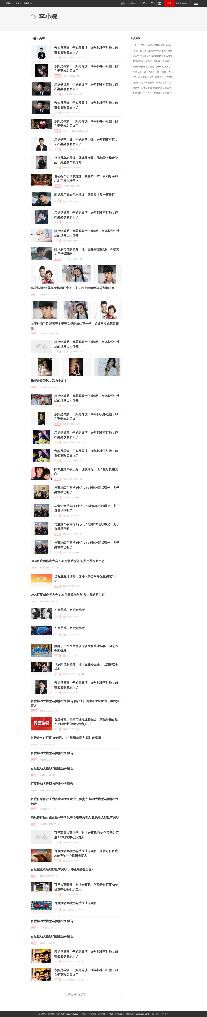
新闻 (34, 568)
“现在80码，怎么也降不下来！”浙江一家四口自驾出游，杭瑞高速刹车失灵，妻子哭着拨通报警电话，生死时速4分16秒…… (154, 72)
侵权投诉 (164, 1014)
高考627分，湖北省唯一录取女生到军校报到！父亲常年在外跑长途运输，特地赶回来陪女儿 (154, 51)
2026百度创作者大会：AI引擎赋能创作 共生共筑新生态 (68, 561)
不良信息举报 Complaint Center (137, 1014)
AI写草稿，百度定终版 (69, 610)
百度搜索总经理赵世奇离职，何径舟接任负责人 (62, 869)
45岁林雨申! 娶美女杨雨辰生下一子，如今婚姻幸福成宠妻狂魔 (72, 288)
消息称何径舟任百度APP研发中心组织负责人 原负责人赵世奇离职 (75, 817)
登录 (169, 3)
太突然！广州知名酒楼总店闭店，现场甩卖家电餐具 (154, 88)
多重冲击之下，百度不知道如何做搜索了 (152, 93)
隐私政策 (119, 1014)
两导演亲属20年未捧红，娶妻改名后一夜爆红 (84, 194)
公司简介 (83, 1014)
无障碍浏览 (28, 3)
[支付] (152, 3)
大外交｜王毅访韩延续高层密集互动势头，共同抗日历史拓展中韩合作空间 (154, 45)
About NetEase (72, 1014)
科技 (57, 842)
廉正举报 (155, 1014)
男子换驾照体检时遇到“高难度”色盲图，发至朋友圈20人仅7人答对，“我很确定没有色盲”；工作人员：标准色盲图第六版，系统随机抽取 (154, 66)
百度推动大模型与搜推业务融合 (52, 753)
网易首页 (9, 3)
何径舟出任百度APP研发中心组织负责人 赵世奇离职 (66, 737)
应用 (17, 3)
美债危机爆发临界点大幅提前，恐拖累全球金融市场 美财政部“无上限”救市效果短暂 (154, 61)
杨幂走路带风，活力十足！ (49, 380)
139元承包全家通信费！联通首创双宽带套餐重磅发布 (154, 77)
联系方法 (92, 1014)
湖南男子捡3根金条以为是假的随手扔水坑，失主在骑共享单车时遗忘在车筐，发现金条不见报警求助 (154, 56)
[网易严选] (143, 3)
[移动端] (123, 3)
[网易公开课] (132, 3)
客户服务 (110, 1014)
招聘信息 (101, 1014)
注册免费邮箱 (181, 3)
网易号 (57, 58)
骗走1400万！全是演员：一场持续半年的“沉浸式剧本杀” (154, 82)
